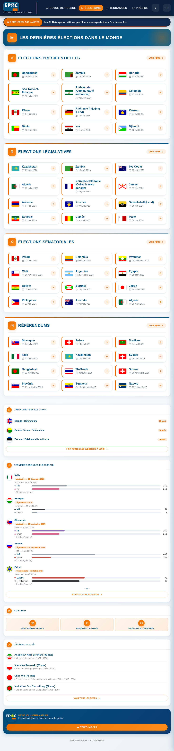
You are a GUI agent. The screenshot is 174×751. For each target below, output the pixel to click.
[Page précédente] (155, 8)
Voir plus (155, 58)
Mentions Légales (78, 740)
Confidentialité (97, 740)
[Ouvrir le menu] (167, 8)
